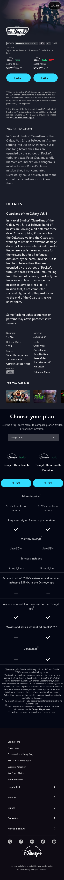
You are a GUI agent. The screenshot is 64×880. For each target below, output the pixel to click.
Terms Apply (11, 669)
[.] (10, 842)
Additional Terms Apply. (23, 118)
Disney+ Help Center (41, 709)
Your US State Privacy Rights (19, 761)
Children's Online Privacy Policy (20, 754)
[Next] (58, 395)
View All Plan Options (19, 128)
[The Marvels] (18, 396)
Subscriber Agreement (17, 767)
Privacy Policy (13, 748)
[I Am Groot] (45, 396)
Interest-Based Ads (15, 779)
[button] (32, 787)
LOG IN (55, 5)
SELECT (18, 77)
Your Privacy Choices (16, 773)
